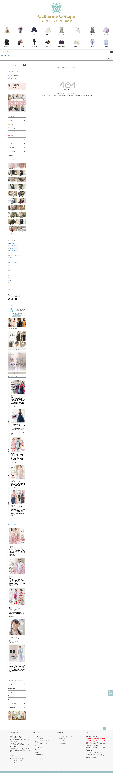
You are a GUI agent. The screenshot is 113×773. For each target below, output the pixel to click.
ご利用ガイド (11, 688)
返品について (11, 696)
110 (10, 273)
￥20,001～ (12, 257)
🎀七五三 (10, 136)
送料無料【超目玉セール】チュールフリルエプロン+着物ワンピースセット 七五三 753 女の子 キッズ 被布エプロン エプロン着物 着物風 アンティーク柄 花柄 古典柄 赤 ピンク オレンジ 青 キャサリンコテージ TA (17, 580)
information (86, 732)
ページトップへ (104, 728)
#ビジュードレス (12, 77)
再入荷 (10, 75)
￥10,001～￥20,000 (14, 255)
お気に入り (63, 743)
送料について (11, 692)
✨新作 (10, 120)
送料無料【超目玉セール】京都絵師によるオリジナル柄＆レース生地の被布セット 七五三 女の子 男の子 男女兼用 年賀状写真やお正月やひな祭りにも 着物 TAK (18, 457)
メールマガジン (12, 703)
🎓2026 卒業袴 (12, 132)
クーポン (62, 742)
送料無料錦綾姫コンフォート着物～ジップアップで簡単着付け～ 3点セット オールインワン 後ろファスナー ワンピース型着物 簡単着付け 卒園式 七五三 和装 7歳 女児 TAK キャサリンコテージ (17, 611)
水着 (9, 55)
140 (10, 280)
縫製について (38, 745)
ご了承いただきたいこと (41, 743)
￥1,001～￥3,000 (13, 245)
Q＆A (9, 699)
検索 (111, 52)
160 (10, 285)
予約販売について (40, 754)
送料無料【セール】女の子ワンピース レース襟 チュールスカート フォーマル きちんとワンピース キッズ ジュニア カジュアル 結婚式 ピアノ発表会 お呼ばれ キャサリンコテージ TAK (17, 667)
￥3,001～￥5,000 (13, 248)
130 (10, 277)
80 (9, 265)
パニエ (10, 143)
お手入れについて (40, 749)
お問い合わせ (11, 707)
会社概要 (12, 755)
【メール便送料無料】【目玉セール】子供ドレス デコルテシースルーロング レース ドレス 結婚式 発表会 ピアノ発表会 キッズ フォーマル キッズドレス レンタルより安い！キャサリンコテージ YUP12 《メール (18, 429)
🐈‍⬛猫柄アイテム (12, 155)
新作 (9, 524)
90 (9, 268)
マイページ (11, 684)
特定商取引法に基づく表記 (17, 758)
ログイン (62, 736)
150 (10, 282)
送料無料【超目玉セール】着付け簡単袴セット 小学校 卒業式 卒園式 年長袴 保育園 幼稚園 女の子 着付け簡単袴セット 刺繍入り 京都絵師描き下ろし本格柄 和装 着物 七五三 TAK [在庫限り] (18, 400)
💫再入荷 (10, 124)
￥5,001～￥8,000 (13, 250)
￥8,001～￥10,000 (14, 253)
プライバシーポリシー (16, 760)
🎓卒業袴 (16, 75)
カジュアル (11, 147)
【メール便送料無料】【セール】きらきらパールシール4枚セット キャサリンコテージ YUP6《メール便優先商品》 (17, 639)
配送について (38, 742)
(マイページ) (68, 736)
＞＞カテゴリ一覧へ (13, 233)
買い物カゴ (63, 740)
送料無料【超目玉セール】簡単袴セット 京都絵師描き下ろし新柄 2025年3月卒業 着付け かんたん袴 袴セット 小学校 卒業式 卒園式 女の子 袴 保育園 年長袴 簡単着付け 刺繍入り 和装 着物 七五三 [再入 (18, 510)
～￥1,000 (11, 243)
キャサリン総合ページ (16, 757)
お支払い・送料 (39, 738)
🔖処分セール (11, 128)
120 (10, 275)
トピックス (11, 159)
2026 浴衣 (3, 55)
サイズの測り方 (39, 747)
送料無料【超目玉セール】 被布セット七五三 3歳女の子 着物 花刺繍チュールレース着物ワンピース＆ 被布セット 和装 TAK (18, 483)
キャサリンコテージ (12, 732)
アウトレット (11, 151)
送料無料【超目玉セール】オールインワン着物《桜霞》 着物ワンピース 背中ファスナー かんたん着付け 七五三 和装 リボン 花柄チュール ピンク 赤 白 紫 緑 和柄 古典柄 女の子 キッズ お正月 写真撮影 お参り (17, 550)
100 (10, 270)
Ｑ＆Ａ (37, 750)
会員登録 (62, 738)
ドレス (10, 139)
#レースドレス (12, 78)
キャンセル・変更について (42, 740)
